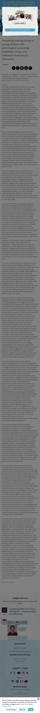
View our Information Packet (20, 29)
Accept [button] (30, 709)
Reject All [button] (22, 709)
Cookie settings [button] (11, 709)
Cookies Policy (6, 706)
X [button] (38, 699)
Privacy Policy (24, 704)
